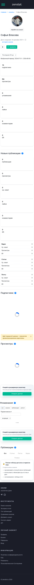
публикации (15, 408)
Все (5, 453)
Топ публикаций (6, 511)
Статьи (12, 453)
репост (23, 408)
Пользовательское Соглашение (11, 563)
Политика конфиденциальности (11, 555)
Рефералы (4, 540)
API (2, 523)
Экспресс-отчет (6, 508)
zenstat (17, 4)
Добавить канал (6, 517)
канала (7, 408)
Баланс (3, 537)
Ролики (17, 458)
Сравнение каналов (7, 514)
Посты (20, 453)
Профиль (4, 534)
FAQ (2, 558)
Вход (2, 543)
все (3, 408)
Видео (28, 453)
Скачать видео (6, 520)
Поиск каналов (6, 506)
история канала (7, 42)
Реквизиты (4, 560)
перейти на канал (17, 30)
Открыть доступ (17, 394)
